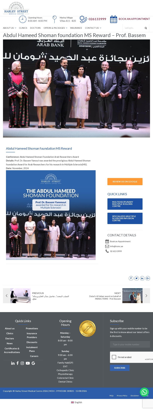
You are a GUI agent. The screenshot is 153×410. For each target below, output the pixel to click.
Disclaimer (135, 396)
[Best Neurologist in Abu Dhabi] (125, 165)
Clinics (9, 333)
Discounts (32, 342)
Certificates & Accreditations (12, 350)
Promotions (32, 328)
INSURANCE (76, 28)
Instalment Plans (32, 349)
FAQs (112, 396)
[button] (144, 392)
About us (9, 328)
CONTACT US (92, 28)
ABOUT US (8, 28)
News (10, 343)
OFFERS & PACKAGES (54, 28)
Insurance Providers (32, 335)
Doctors (9, 338)
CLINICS (23, 28)
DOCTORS (35, 28)
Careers (34, 356)
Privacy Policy (122, 396)
